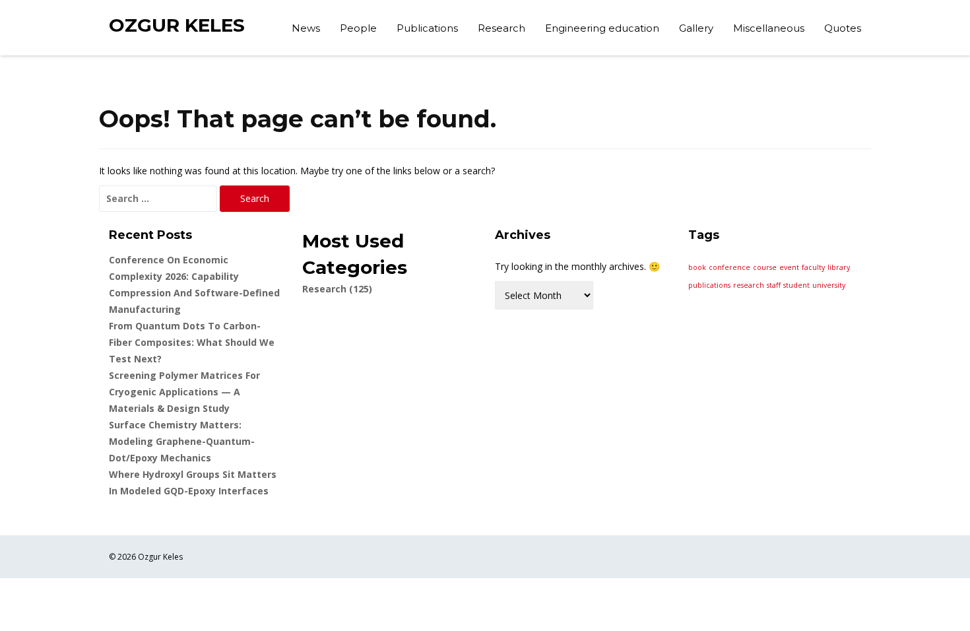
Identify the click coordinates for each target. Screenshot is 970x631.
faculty (813, 267)
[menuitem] (306, 30)
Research (501, 28)
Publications (427, 28)
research (748, 285)
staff (774, 285)
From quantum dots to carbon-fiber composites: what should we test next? (192, 342)
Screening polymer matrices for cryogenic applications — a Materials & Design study (184, 392)
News (306, 28)
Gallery (696, 28)
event (789, 267)
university (828, 285)
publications (709, 285)
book (697, 267)
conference (729, 267)
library (838, 267)
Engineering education (602, 28)
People (358, 28)
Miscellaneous (768, 28)
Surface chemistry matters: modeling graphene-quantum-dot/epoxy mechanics (182, 441)
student (796, 285)
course (765, 267)
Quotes (842, 28)
